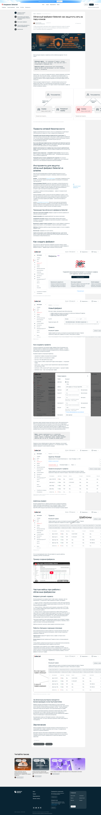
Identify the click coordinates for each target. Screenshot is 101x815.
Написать (53, 807)
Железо (17, 7)
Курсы (47, 4)
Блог (43, 4)
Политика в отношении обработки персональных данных (42, 813)
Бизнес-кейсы (36, 798)
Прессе (72, 797)
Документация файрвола (77, 186)
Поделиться (79, 23)
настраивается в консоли (43, 202)
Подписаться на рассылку (92, 7)
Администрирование (11, 7)
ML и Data (22, 7)
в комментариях (54, 805)
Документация (82, 797)
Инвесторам (73, 795)
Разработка (4, 7)
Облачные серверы (49, 744)
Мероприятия (53, 4)
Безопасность (27, 7)
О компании (81, 795)
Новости (24, 760)
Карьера (80, 800)
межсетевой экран (50, 178)
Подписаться (54, 796)
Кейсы (58, 4)
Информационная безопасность (39, 744)
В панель (91, 4)
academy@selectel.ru (54, 804)
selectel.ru (86, 4)
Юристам (72, 800)
